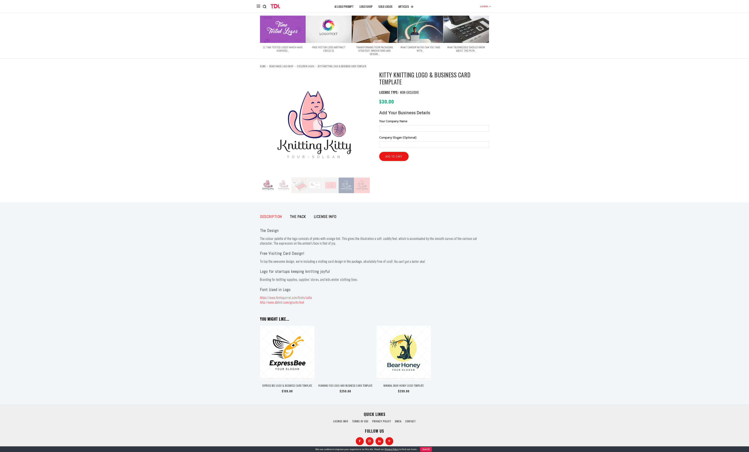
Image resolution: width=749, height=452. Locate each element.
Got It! (426, 449)
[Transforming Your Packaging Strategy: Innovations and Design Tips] (374, 29)
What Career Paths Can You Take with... (420, 49)
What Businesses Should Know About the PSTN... (466, 49)
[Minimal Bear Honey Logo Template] (403, 353)
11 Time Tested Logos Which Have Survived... (283, 49)
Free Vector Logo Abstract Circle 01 (328, 49)
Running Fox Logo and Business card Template (345, 385)
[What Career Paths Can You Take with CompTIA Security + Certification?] (420, 29)
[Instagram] (370, 441)
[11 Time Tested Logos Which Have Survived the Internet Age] (283, 29)
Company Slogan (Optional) (397, 137)
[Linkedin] (379, 441)
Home (263, 66)
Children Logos (305, 66)
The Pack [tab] (298, 216)
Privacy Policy (392, 449)
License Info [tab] (325, 216)
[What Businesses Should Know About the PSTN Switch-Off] (466, 29)
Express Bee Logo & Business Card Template (287, 385)
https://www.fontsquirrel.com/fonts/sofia (286, 297)
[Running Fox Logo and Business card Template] (345, 353)
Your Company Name (393, 121)
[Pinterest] (389, 441)
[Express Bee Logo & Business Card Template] (287, 353)
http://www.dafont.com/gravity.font (282, 302)
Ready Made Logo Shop (281, 66)
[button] (264, 6)
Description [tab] (271, 216)
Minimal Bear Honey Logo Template (403, 385)
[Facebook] (360, 441)
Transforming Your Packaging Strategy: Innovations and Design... (374, 51)
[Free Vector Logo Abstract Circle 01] (328, 29)
